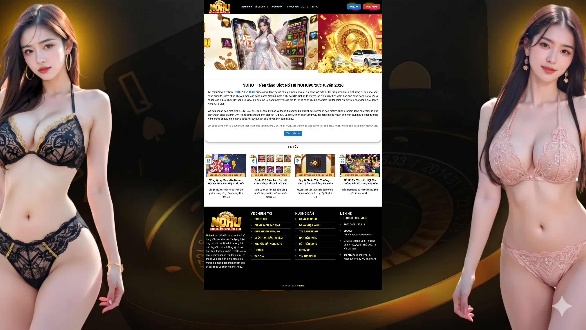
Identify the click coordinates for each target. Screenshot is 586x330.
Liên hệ (304, 7)
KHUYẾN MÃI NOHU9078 (268, 240)
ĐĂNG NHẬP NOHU (309, 221)
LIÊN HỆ (259, 246)
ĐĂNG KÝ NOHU (308, 215)
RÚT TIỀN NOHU (308, 240)
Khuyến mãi (293, 7)
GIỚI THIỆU (261, 215)
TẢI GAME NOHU (308, 228)
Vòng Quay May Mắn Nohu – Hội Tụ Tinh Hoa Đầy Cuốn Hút (226, 178)
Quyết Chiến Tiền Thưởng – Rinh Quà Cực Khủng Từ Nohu (315, 178)
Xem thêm (291, 129)
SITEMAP (304, 246)
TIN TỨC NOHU (307, 252)
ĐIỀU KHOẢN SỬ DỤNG (267, 228)
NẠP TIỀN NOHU (308, 234)
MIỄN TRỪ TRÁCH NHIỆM (269, 234)
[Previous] (211, 43)
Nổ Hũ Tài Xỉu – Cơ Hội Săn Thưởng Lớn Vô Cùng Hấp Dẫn (360, 178)
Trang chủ (247, 7)
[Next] (375, 43)
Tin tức (314, 7)
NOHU (363, 214)
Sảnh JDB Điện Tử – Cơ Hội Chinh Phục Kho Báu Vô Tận (270, 178)
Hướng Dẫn (276, 7)
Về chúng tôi (262, 7)
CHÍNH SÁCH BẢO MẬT (267, 221)
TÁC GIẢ (259, 252)
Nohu (209, 231)
